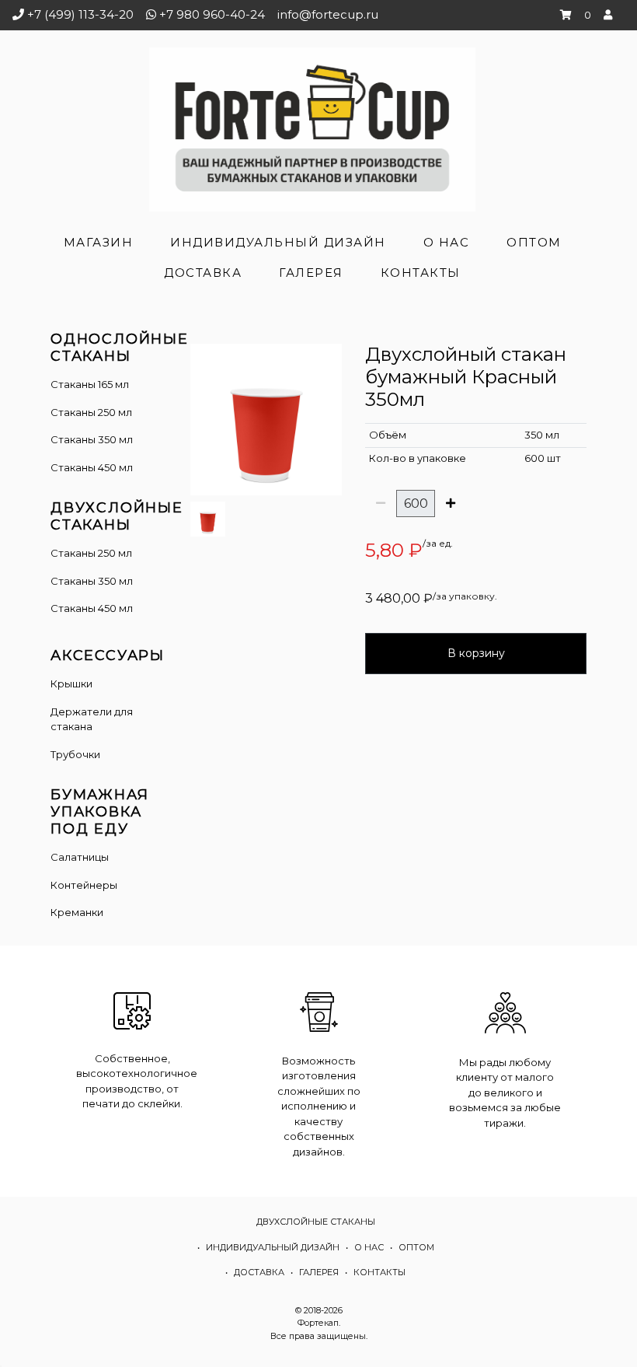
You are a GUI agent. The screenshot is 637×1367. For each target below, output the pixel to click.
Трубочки (75, 754)
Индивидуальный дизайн (278, 242)
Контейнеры (83, 885)
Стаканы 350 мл (91, 439)
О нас (446, 242)
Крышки (71, 683)
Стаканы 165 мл (89, 384)
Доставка (203, 272)
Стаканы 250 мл (91, 412)
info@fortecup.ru (327, 14)
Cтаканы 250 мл (91, 553)
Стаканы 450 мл (91, 467)
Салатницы (79, 857)
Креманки (76, 912)
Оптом (534, 242)
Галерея (311, 272)
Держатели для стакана (91, 719)
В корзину (476, 653)
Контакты (421, 272)
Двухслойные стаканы (315, 1221)
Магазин (99, 242)
